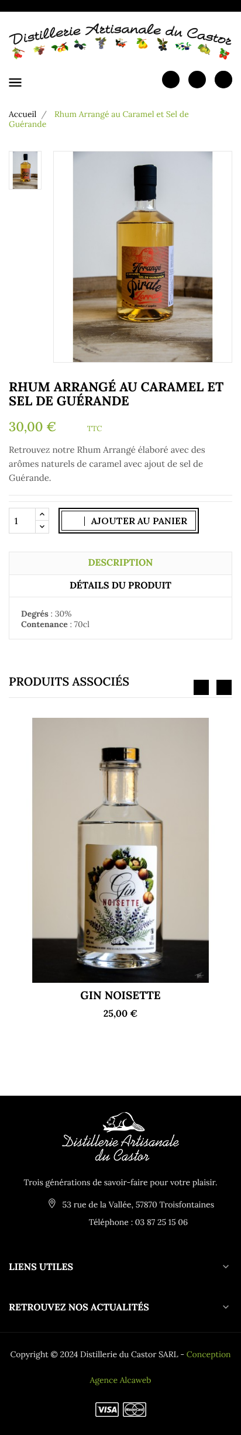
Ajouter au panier (138, 520)
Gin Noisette (120, 996)
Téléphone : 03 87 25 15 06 (137, 1222)
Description (120, 563)
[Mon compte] (171, 79)
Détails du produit (120, 585)
